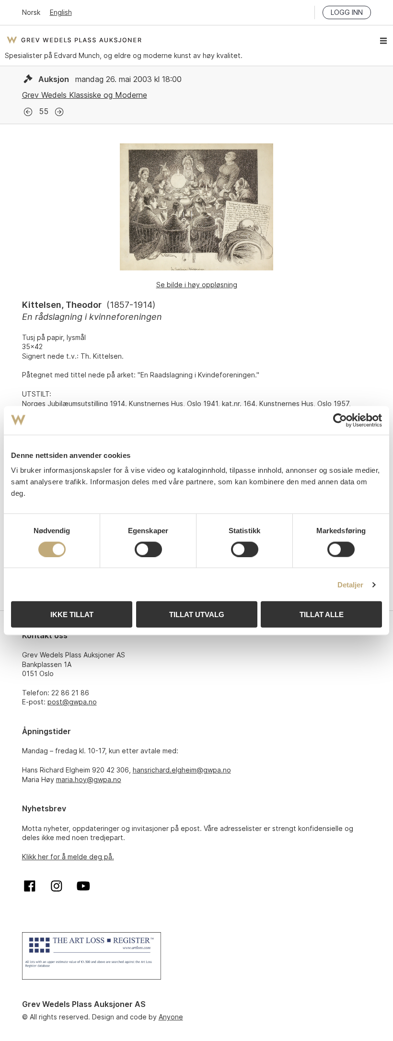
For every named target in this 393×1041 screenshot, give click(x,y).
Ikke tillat (71, 614)
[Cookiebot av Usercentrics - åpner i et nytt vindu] (340, 420)
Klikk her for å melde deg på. (68, 857)
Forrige (28, 112)
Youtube (83, 886)
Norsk (31, 12)
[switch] (148, 549)
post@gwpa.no (72, 702)
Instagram (56, 886)
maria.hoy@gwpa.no (88, 779)
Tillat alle (322, 614)
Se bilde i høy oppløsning (196, 285)
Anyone (171, 1017)
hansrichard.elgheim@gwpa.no (182, 770)
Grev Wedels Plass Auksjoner (74, 39)
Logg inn (347, 12)
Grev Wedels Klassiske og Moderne (84, 95)
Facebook (29, 886)
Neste (59, 112)
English (61, 12)
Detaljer (350, 584)
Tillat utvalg (196, 614)
